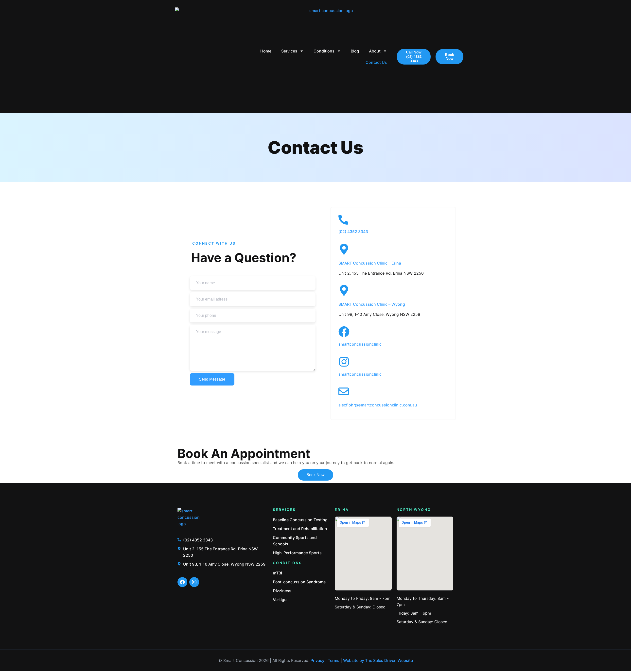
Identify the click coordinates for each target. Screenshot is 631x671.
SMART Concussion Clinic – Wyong (371, 304)
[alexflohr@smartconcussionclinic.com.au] (343, 391)
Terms (333, 660)
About (375, 51)
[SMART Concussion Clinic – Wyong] (344, 290)
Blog (355, 51)
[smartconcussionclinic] (344, 331)
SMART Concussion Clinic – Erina (369, 263)
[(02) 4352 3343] (343, 220)
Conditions (324, 51)
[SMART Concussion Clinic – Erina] (344, 249)
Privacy (318, 660)
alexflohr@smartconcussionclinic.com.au (377, 405)
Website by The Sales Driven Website (378, 660)
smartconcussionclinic (360, 344)
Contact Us (376, 62)
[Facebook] (182, 582)
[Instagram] (194, 582)
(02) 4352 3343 (353, 231)
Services (289, 51)
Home (265, 51)
